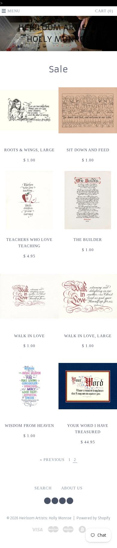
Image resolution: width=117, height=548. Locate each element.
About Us (71, 488)
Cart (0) (104, 11)
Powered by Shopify (93, 518)
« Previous (52, 460)
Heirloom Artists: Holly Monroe (58, 33)
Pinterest (62, 500)
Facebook (55, 500)
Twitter (47, 500)
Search (43, 488)
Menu (14, 11)
